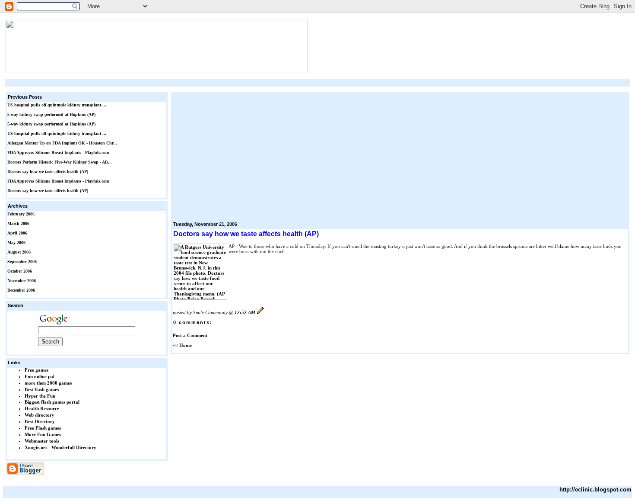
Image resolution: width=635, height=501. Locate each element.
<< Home (182, 345)
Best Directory (40, 421)
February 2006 (21, 214)
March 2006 (18, 223)
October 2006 (19, 271)
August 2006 (19, 252)
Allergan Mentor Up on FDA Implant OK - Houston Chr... (62, 143)
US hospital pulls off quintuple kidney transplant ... (56, 105)
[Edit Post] (260, 312)
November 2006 (21, 280)
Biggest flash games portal (52, 402)
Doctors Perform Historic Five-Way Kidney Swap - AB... (59, 162)
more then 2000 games (48, 382)
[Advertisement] (317, 83)
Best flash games (42, 389)
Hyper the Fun (40, 395)
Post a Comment (190, 335)
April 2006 (17, 233)
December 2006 (21, 290)
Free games (36, 370)
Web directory (39, 415)
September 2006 (22, 261)
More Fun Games (43, 434)
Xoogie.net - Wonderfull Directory (60, 447)
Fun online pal (39, 376)
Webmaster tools (42, 440)
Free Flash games (43, 427)
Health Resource (42, 408)
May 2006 (16, 242)
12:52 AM (245, 312)
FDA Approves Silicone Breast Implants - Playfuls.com (58, 152)
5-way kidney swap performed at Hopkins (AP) (51, 114)
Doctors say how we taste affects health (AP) (47, 171)
